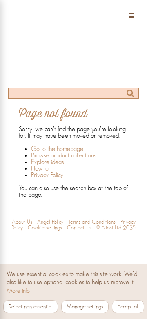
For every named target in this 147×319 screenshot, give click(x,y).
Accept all (128, 307)
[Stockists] (73, 76)
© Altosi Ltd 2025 (116, 228)
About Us (22, 222)
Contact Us (79, 228)
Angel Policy (50, 222)
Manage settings (85, 307)
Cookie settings (45, 228)
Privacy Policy (47, 175)
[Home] (73, 25)
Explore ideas (47, 162)
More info (18, 291)
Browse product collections (63, 155)
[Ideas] (73, 61)
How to (40, 168)
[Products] (38, 61)
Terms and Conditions (92, 222)
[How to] (108, 61)
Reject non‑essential (31, 307)
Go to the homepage (57, 149)
